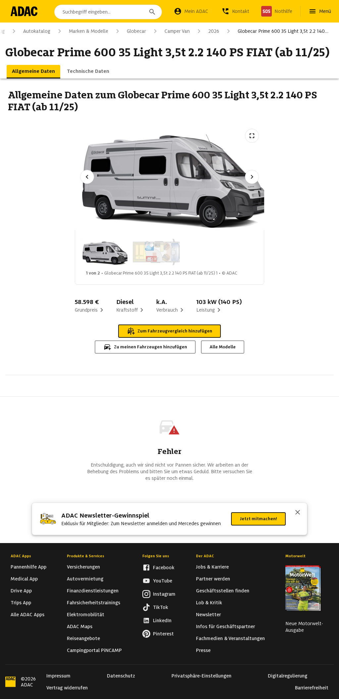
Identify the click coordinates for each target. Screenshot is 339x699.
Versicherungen (83, 567)
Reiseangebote (83, 638)
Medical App (24, 579)
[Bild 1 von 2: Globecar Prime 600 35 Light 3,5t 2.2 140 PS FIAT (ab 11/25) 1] (103, 252)
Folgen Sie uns (155, 556)
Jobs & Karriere (212, 567)
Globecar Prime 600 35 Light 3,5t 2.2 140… (283, 31)
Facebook (163, 568)
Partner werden (213, 579)
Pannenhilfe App (28, 567)
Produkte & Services (85, 556)
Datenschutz (121, 676)
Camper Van (177, 31)
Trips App (21, 603)
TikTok (160, 607)
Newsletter (208, 615)
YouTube (162, 581)
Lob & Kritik (209, 603)
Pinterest (163, 634)
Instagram (164, 594)
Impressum (58, 676)
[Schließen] (298, 513)
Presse (203, 650)
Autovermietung (85, 579)
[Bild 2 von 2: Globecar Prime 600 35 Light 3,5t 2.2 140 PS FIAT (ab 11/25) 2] (156, 252)
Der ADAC (205, 556)
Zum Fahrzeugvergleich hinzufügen (174, 331)
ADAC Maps (79, 626)
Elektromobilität (85, 615)
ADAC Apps (21, 556)
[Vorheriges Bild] (87, 177)
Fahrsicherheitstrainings (93, 603)
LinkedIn (162, 621)
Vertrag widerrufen (67, 688)
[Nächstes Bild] (252, 177)
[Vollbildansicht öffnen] (252, 136)
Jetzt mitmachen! (258, 519)
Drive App (21, 591)
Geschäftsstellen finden (222, 591)
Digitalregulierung (287, 676)
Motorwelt (295, 556)
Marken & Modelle (88, 31)
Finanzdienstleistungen (93, 591)
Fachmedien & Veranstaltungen (230, 638)
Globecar (136, 31)
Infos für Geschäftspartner (225, 626)
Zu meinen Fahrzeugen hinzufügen (150, 347)
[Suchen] (152, 12)
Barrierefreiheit (311, 688)
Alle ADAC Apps (27, 615)
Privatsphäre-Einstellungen (201, 676)
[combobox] (108, 12)
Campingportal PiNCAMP (94, 650)
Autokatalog (36, 31)
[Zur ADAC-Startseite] (24, 11)
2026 (213, 31)
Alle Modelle (223, 347)
